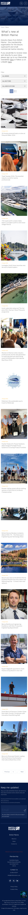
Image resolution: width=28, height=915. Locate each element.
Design (3, 908)
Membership (14, 856)
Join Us (14, 865)
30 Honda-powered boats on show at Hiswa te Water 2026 (13, 134)
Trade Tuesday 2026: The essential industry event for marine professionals (12, 178)
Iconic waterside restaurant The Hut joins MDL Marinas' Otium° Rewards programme (13, 310)
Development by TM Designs (12, 908)
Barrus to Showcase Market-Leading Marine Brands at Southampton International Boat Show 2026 (13, 758)
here (12, 60)
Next (22, 772)
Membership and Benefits (14, 862)
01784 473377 (14, 872)
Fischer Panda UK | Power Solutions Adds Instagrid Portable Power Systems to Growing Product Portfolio (14, 445)
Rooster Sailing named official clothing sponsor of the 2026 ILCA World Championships (14, 490)
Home (2, 27)
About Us (14, 838)
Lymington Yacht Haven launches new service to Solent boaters (13, 266)
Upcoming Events (14, 864)
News (14, 841)
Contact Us (14, 844)
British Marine (14, 835)
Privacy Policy (14, 886)
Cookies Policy (14, 889)
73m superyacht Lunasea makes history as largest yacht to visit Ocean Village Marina (13, 222)
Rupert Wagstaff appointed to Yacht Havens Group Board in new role (13, 669)
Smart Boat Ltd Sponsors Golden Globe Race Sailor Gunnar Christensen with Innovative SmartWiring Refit (14, 713)
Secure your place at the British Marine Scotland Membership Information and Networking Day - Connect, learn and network (14, 580)
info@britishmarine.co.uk (14, 875)
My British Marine (14, 860)
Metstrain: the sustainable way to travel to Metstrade (12, 402)
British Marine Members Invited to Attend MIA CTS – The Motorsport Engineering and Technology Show (13, 535)
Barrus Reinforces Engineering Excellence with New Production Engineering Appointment (12, 626)
